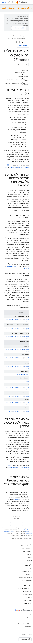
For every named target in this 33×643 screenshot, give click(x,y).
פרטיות (24, 634)
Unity (16, 167)
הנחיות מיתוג (28, 600)
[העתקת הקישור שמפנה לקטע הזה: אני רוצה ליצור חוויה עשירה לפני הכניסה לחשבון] (18, 426)
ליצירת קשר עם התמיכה (25, 588)
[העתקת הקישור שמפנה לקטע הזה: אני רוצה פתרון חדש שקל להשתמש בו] (17, 217)
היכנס (4, 2)
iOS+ (21, 320)
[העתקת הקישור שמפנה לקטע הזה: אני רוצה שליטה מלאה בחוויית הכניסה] (21, 276)
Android (26, 167)
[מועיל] (19, 42)
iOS (8, 266)
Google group (27, 594)
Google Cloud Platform (25, 624)
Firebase (27, 36)
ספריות (29, 557)
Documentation (25, 8)
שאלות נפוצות (28, 603)
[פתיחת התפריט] (29, 2)
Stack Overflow (27, 591)
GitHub (29, 560)
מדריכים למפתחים (26, 548)
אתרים (21, 167)
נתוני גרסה (29, 597)
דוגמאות (29, 554)
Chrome (29, 618)
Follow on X (28, 574)
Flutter (12, 167)
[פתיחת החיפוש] (12, 2)
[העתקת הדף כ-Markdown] (21, 64)
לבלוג (30, 568)
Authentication (8, 8)
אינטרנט (26, 268)
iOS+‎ (8, 165)
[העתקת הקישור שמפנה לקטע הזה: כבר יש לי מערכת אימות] (19, 94)
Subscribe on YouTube (25, 577)
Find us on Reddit (27, 571)
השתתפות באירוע (26, 580)
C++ (27, 321)
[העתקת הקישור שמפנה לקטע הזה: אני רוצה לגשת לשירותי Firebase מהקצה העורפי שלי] (27, 488)
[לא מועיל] (16, 42)
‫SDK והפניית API (27, 551)
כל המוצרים (28, 627)
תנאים (30, 634)
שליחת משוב (23, 46)
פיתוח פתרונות (12, 38)
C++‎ (6, 167)
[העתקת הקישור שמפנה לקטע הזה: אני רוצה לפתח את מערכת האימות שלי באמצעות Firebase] (16, 185)
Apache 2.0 (28, 531)
